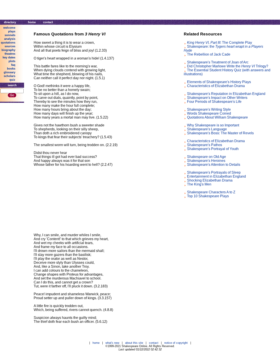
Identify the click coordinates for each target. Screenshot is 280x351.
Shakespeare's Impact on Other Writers (217, 98)
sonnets (10, 35)
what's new (112, 342)
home (32, 22)
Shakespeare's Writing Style (209, 109)
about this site (134, 342)
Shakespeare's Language (207, 129)
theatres (10, 53)
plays (11, 31)
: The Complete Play (219, 42)
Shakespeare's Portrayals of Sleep (214, 172)
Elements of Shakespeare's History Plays (219, 82)
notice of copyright (176, 342)
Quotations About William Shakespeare (217, 117)
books (11, 68)
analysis (9, 38)
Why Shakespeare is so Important (213, 125)
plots (12, 61)
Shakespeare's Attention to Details (213, 164)
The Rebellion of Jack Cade (208, 54)
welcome (9, 27)
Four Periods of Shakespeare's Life (214, 101)
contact (48, 22)
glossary (9, 72)
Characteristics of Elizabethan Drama (216, 86)
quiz (12, 79)
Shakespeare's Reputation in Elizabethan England (226, 94)
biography (8, 50)
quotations (8, 42)
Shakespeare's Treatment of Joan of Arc (217, 62)
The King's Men (199, 184)
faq (13, 64)
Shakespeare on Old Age (206, 157)
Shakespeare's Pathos (204, 145)
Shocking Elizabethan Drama (210, 180)
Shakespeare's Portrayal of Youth (213, 149)
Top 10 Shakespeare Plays (208, 196)
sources (10, 46)
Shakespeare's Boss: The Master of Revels (220, 133)
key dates (9, 57)
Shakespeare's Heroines (206, 160)
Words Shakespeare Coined (209, 113)
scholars (9, 76)
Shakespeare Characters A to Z (211, 192)
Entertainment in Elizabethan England (216, 176)
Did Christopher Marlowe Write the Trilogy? (227, 66)
